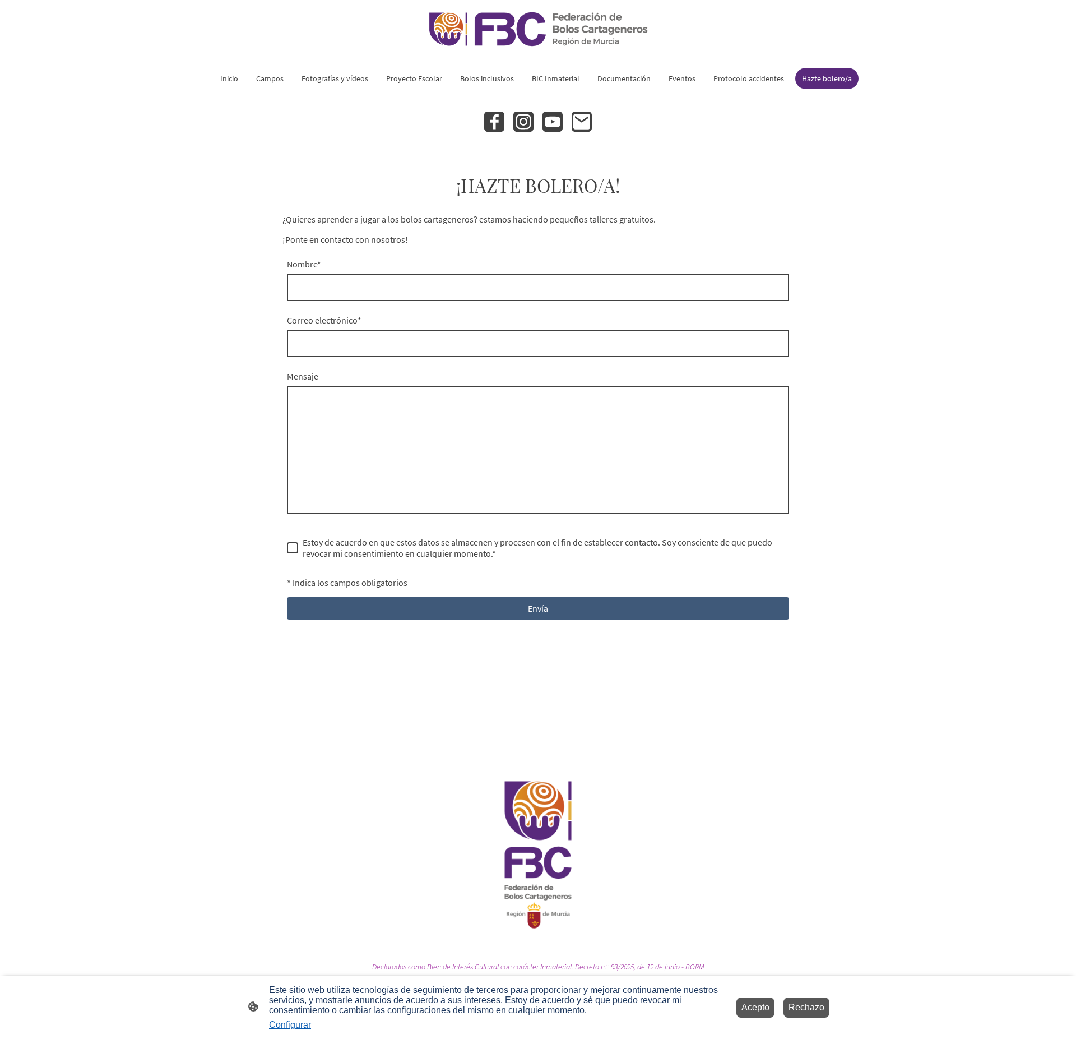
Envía (538, 608)
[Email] (582, 122)
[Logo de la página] (538, 29)
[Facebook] (494, 122)
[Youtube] (552, 122)
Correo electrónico (324, 320)
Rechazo (806, 1007)
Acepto (755, 1007)
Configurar (290, 1024)
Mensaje (302, 376)
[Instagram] (523, 122)
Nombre (304, 264)
